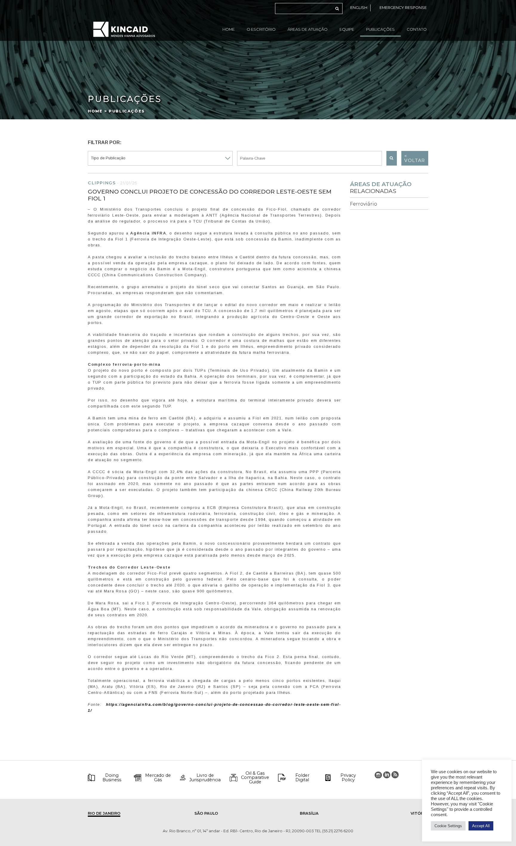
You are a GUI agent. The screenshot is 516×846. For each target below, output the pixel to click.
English (358, 7)
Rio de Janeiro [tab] (104, 813)
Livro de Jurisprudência (205, 777)
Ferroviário (363, 204)
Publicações (380, 29)
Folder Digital (302, 777)
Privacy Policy (348, 777)
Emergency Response (403, 7)
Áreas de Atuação (308, 29)
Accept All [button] (481, 826)
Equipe (347, 29)
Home (228, 29)
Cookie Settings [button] (448, 826)
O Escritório (261, 29)
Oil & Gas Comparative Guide (255, 777)
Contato (417, 29)
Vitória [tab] (419, 813)
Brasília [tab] (309, 813)
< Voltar (414, 158)
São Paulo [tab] (206, 813)
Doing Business (111, 777)
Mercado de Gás (158, 777)
